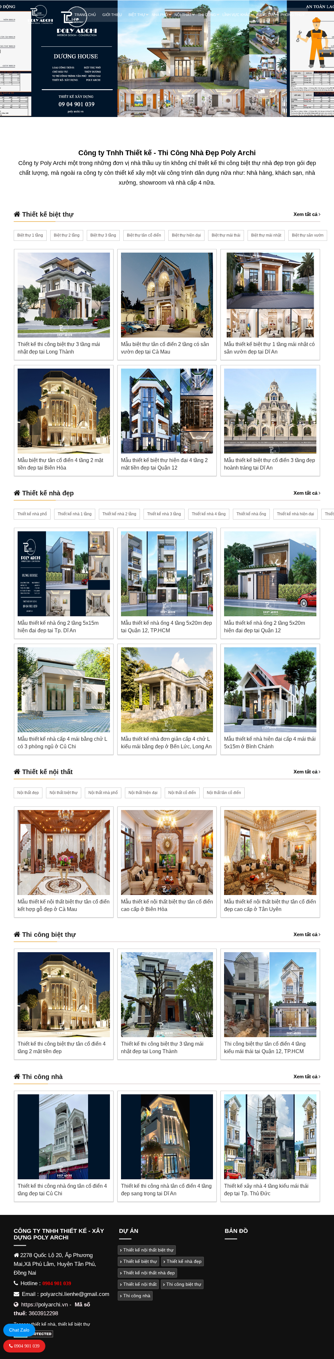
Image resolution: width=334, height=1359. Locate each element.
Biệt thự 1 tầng (30, 235)
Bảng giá (265, 15)
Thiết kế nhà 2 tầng (119, 514)
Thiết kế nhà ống (251, 514)
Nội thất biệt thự (64, 792)
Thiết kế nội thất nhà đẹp (148, 1272)
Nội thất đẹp (28, 792)
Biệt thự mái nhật (266, 235)
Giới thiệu (112, 15)
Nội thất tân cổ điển (224, 792)
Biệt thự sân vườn (308, 235)
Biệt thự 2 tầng (67, 235)
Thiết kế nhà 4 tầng (209, 514)
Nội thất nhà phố (103, 792)
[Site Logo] (40, 14)
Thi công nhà (136, 1295)
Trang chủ (85, 15)
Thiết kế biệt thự (139, 1261)
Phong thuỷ (293, 15)
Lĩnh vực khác (236, 15)
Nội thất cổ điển (182, 792)
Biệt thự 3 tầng (103, 235)
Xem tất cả (306, 214)
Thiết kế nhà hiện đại (295, 514)
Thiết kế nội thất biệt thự (148, 1249)
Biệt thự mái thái (226, 235)
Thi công (207, 15)
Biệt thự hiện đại (186, 235)
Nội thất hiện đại (143, 792)
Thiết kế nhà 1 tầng (75, 514)
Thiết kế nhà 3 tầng (164, 514)
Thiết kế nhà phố (32, 514)
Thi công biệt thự (183, 1284)
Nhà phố (160, 15)
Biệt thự (137, 15)
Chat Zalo (19, 1330)
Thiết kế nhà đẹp (183, 1261)
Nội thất (183, 15)
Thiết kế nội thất (139, 1284)
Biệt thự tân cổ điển (144, 235)
